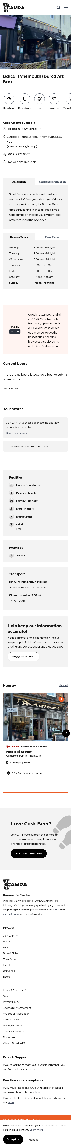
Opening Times (19, 236)
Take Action (10, 958)
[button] (66, 733)
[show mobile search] (58, 7)
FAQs (56, 909)
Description (19, 181)
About (6, 941)
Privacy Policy (11, 1001)
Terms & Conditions (14, 1031)
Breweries (9, 970)
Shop (6, 995)
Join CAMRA (10, 935)
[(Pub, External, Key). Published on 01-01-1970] (35, 738)
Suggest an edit (23, 656)
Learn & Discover (13, 989)
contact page (11, 913)
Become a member (17, 432)
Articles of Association (16, 1013)
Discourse (9, 1037)
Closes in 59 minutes (24, 129)
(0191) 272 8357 (19, 154)
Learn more (36, 1129)
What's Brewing (12, 1042)
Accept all (13, 1139)
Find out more (50, 346)
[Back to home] (14, 7)
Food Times (52, 236)
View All (63, 685)
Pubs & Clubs (10, 953)
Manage (33, 1139)
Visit (5, 947)
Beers (6, 976)
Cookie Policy (11, 1019)
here (35, 1068)
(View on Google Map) (22, 146)
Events (7, 964)
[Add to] (61, 699)
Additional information (52, 181)
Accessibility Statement (17, 1007)
